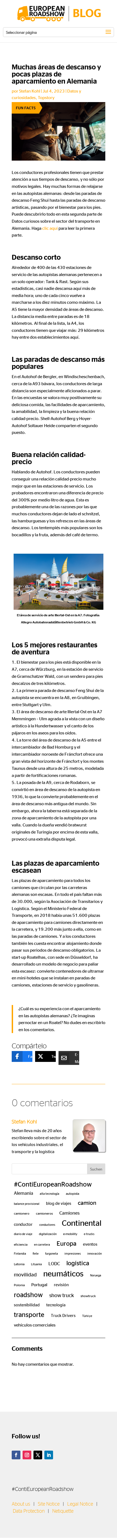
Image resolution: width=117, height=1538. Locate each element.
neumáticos (63, 1273)
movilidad (25, 1274)
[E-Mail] (65, 1058)
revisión (61, 1284)
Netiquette (62, 1511)
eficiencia (20, 1244)
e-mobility (70, 1233)
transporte (29, 1314)
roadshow (28, 1294)
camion (87, 1202)
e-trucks (89, 1234)
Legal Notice (80, 1504)
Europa (66, 1243)
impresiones (72, 1253)
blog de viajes (58, 1203)
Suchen (96, 1168)
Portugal (39, 1284)
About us (21, 1504)
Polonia (19, 1285)
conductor (23, 1224)
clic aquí (50, 228)
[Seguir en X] (37, 1455)
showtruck (88, 1296)
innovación (94, 1253)
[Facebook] (18, 1056)
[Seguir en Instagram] (27, 1455)
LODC (54, 1263)
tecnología (56, 1304)
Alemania (23, 1193)
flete (36, 1253)
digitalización (48, 1234)
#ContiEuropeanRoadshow (53, 1184)
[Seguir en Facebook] (16, 1455)
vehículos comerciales (35, 1325)
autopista (72, 1193)
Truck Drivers (63, 1315)
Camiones (69, 1213)
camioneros (44, 1213)
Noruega (95, 1275)
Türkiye (87, 1316)
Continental (81, 1222)
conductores (47, 1225)
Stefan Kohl (29, 91)
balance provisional (26, 1204)
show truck (61, 1294)
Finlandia (20, 1253)
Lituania (36, 1264)
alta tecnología (49, 1193)
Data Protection (29, 1511)
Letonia (19, 1264)
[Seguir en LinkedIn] (48, 1455)
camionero (21, 1213)
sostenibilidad (27, 1304)
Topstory (46, 97)
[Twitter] (41, 1056)
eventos (90, 1244)
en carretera (42, 1244)
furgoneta (51, 1253)
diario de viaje (23, 1234)
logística (77, 1263)
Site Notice (49, 1504)
